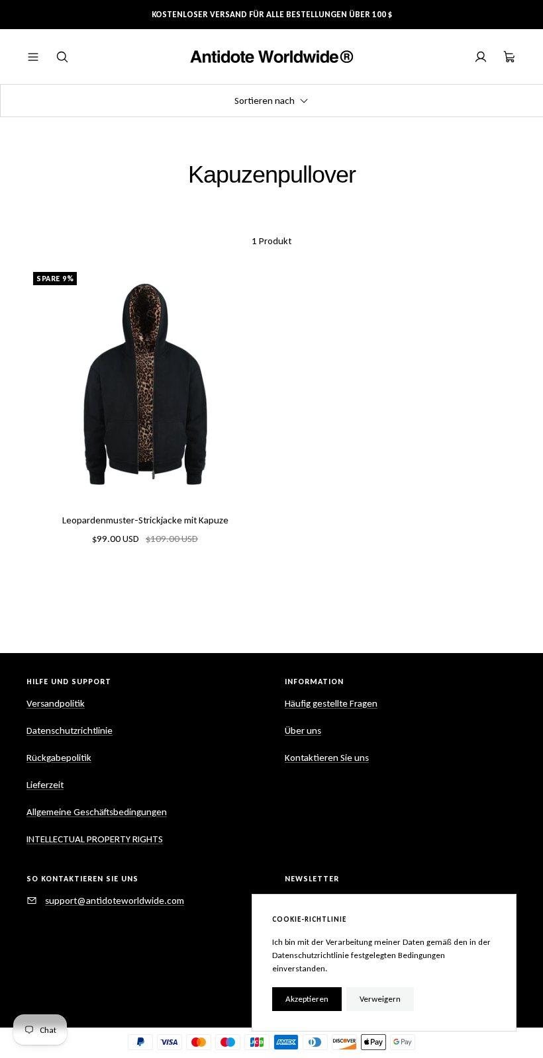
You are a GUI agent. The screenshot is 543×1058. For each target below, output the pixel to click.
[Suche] (62, 57)
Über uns (303, 730)
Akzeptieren (306, 999)
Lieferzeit (45, 785)
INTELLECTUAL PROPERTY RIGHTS (94, 839)
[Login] (480, 57)
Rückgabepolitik (58, 758)
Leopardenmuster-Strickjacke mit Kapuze (145, 520)
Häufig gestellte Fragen (331, 703)
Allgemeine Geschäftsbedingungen (96, 812)
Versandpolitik (55, 703)
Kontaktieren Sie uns (327, 758)
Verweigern (380, 999)
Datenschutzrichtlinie (69, 730)
